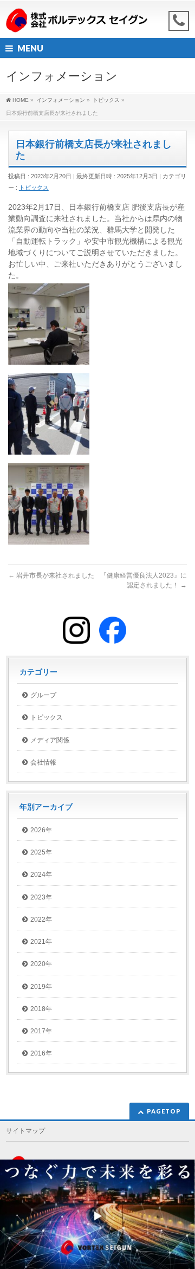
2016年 (41, 1053)
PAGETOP (164, 1111)
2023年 (41, 897)
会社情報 (43, 762)
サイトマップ (25, 1131)
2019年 (41, 986)
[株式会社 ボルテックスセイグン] (76, 20)
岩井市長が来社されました (51, 575)
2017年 (41, 1031)
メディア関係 (49, 740)
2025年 (41, 852)
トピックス (34, 187)
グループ (43, 695)
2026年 (41, 830)
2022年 (41, 919)
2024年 (41, 874)
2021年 (41, 942)
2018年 (41, 1009)
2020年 (41, 964)
